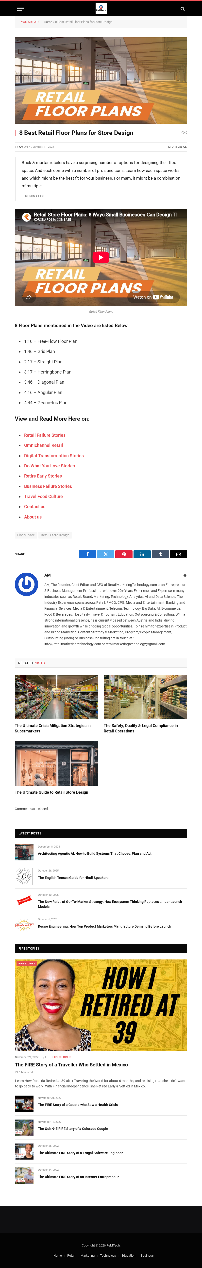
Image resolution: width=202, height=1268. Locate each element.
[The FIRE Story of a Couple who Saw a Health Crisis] (24, 1104)
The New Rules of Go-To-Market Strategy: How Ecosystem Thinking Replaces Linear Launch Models (110, 904)
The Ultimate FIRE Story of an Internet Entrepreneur (78, 1177)
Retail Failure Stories (45, 435)
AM (21, 146)
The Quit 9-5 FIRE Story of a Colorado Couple (73, 1129)
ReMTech (113, 1245)
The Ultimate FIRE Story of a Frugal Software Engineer (80, 1153)
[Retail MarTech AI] (101, 9)
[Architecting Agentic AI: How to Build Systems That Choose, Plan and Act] (24, 852)
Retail (71, 1255)
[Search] (182, 8)
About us (33, 517)
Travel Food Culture (43, 496)
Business (147, 1255)
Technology (108, 1255)
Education (128, 1255)
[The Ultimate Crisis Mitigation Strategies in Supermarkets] (56, 697)
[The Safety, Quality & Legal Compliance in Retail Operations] (145, 697)
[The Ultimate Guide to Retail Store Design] (56, 763)
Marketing (88, 1255)
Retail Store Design (55, 535)
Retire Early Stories (43, 475)
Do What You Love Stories (49, 465)
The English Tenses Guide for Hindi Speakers (73, 878)
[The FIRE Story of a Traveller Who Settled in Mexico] (101, 1005)
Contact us (34, 506)
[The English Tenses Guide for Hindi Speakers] (24, 876)
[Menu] (20, 8)
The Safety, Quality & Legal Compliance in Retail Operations (141, 728)
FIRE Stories (26, 963)
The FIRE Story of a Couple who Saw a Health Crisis (78, 1105)
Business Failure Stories (48, 486)
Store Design (177, 146)
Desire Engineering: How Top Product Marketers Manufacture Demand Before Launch (104, 926)
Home (48, 22)
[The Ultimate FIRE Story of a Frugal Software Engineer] (24, 1151)
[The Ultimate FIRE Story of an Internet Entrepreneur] (24, 1175)
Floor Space (26, 535)
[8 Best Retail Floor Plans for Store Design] (101, 80)
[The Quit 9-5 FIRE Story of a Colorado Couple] (24, 1128)
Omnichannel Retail (43, 445)
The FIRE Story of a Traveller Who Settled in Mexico (71, 1065)
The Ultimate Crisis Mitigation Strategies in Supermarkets (53, 728)
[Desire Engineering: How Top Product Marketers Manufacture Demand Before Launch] (24, 925)
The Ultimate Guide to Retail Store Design (51, 792)
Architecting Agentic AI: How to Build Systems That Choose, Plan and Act (95, 853)
